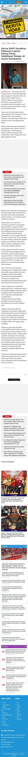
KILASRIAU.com (6, 91)
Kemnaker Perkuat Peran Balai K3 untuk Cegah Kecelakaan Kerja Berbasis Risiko (15, 668)
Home (3, 43)
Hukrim (18, 711)
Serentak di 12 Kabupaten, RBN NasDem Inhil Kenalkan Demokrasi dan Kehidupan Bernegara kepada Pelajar (14, 428)
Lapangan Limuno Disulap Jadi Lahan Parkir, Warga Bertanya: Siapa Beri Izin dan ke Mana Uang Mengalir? (13, 574)
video (3, 721)
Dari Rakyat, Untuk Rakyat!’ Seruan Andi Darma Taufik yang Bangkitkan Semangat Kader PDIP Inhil (14, 190)
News (18, 717)
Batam (13, 43)
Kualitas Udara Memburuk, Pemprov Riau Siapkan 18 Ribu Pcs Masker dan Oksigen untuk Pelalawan (14, 631)
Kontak (4, 723)
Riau (18, 702)
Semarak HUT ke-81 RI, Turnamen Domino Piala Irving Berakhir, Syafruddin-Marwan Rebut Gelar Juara (12, 500)
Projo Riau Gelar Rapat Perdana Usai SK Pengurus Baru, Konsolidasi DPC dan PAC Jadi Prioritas (14, 184)
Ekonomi (19, 706)
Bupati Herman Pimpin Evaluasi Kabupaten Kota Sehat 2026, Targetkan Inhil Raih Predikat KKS (13, 639)
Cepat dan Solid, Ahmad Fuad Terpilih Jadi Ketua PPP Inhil (14, 196)
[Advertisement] (14, 154)
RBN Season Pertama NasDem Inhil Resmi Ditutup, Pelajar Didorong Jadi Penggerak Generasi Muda (14, 177)
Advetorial (4, 719)
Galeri (3, 717)
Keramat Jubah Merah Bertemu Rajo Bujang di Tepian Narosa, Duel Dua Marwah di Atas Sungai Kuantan (15, 651)
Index (25, 546)
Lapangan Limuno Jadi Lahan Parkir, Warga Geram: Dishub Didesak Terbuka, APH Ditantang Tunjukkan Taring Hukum (13, 607)
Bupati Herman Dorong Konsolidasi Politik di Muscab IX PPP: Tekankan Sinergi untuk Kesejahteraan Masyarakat (15, 202)
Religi (18, 704)
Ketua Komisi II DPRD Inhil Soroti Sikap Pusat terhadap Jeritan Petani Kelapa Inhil (13, 615)
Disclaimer (5, 713)
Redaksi (4, 706)
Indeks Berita (5, 725)
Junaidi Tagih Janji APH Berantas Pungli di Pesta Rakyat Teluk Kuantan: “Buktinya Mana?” (14, 623)
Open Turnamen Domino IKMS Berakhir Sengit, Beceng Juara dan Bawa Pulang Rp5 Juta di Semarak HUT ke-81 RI (12, 535)
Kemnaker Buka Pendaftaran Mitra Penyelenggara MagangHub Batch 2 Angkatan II (12, 588)
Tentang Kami (5, 704)
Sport (18, 713)
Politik (8, 43)
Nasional (19, 715)
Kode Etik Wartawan (7, 715)
